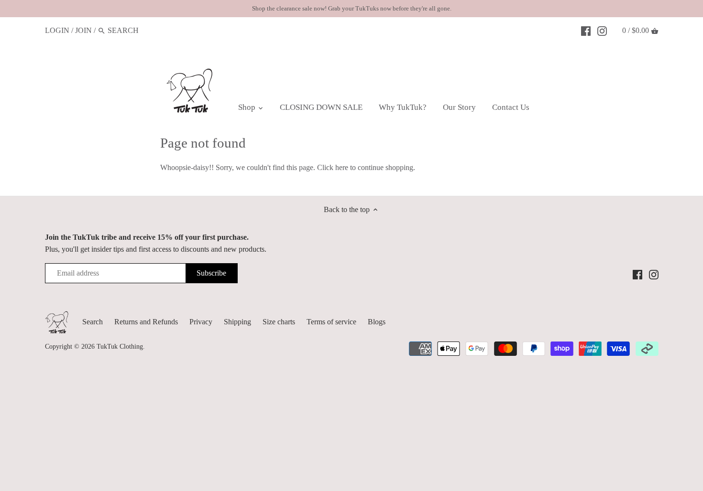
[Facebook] (586, 30)
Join (83, 30)
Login (57, 30)
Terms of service (331, 322)
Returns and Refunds (146, 322)
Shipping (237, 322)
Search (92, 322)
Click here (332, 167)
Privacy (200, 322)
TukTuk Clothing (120, 346)
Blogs (376, 322)
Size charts (279, 322)
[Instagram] (602, 30)
